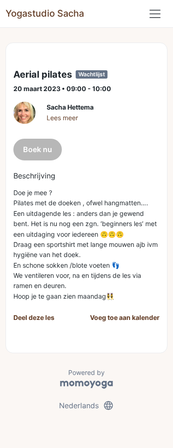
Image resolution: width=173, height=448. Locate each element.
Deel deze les (33, 317)
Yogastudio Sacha (45, 13)
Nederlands (86, 405)
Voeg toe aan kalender (125, 317)
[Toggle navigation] (155, 14)
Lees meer (62, 118)
